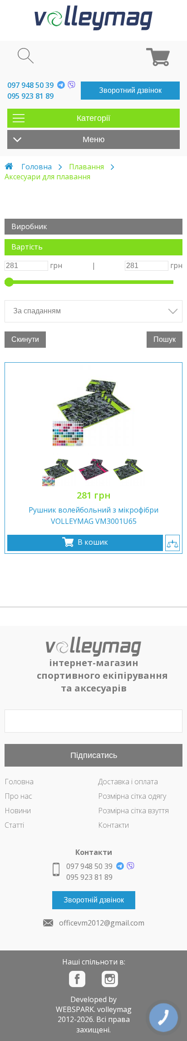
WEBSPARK (75, 1009)
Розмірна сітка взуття (133, 811)
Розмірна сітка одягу (132, 796)
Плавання (86, 167)
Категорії (93, 118)
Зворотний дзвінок (130, 90)
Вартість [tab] (27, 247)
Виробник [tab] (29, 226)
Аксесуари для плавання (47, 177)
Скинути (25, 339)
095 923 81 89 (30, 96)
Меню (94, 139)
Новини (18, 811)
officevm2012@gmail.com (101, 923)
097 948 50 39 (30, 85)
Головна (36, 167)
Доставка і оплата (128, 782)
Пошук (164, 339)
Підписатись (93, 755)
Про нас (18, 796)
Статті (14, 825)
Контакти (113, 825)
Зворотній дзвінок (94, 900)
